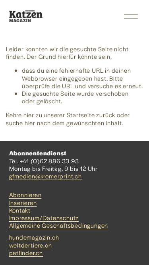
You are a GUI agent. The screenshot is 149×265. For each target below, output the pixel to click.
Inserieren (23, 202)
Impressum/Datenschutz (44, 217)
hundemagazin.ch (34, 237)
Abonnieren (25, 194)
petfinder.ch (26, 252)
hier (28, 114)
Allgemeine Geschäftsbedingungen (58, 225)
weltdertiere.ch (30, 245)
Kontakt (20, 210)
